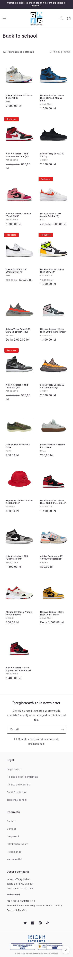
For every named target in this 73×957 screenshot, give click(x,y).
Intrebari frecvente (17, 844)
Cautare (11, 821)
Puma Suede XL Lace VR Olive (18, 446)
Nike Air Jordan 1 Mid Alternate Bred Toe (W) (17, 155)
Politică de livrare (16, 792)
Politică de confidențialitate (22, 776)
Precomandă (14, 851)
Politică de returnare (18, 784)
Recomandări (14, 859)
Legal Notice (14, 769)
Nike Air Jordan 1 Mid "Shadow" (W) (17, 386)
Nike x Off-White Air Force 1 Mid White (19, 96)
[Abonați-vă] (62, 730)
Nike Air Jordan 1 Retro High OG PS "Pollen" (52, 613)
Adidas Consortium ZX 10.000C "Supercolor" (51, 557)
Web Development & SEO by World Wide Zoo (42, 953)
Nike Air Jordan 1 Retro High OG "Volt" (52, 270)
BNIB (23, 953)
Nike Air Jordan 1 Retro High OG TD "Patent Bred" (19, 669)
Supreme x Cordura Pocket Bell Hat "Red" (19, 501)
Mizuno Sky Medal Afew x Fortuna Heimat (19, 613)
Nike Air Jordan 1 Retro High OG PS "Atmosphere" (53, 330)
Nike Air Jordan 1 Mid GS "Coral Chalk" (18, 215)
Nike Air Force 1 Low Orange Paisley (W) (50, 215)
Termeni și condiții (17, 799)
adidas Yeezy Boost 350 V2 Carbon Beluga (52, 386)
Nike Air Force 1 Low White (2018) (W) (16, 270)
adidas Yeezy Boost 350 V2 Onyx (52, 155)
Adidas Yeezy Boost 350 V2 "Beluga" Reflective (18, 330)
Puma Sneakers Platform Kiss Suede (52, 446)
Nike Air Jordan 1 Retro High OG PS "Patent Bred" (53, 501)
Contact (11, 828)
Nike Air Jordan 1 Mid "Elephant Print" (17, 557)
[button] (4, 18)
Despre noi (13, 836)
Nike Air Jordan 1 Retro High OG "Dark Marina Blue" (52, 98)
